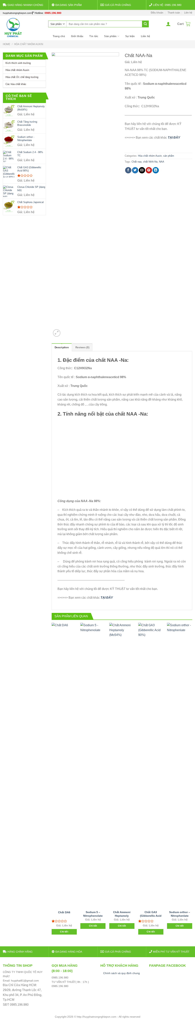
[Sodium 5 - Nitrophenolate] (92, 765)
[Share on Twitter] (135, 170)
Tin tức (93, 36)
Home (6, 44)
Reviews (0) (82, 347)
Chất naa (136, 161)
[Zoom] (56, 333)
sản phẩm (168, 155)
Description (62, 347)
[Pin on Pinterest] (149, 170)
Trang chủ (59, 36)
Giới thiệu (77, 36)
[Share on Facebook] (128, 170)
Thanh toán (174, 12)
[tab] (62, 347)
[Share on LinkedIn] (156, 170)
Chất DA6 (64, 912)
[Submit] (145, 24)
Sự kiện (130, 36)
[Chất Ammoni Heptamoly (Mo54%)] (121, 765)
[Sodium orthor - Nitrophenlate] (179, 765)
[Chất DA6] (64, 765)
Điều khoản (157, 12)
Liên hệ (188, 12)
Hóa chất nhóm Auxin (28, 44)
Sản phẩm (110, 36)
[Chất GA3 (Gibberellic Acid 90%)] (150, 765)
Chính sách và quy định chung (121, 973)
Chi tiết (64, 932)
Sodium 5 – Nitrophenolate (93, 914)
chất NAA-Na (150, 161)
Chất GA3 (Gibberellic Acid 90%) (150, 916)
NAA (161, 161)
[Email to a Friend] (142, 170)
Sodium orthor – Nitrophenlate (179, 914)
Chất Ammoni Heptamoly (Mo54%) (121, 916)
